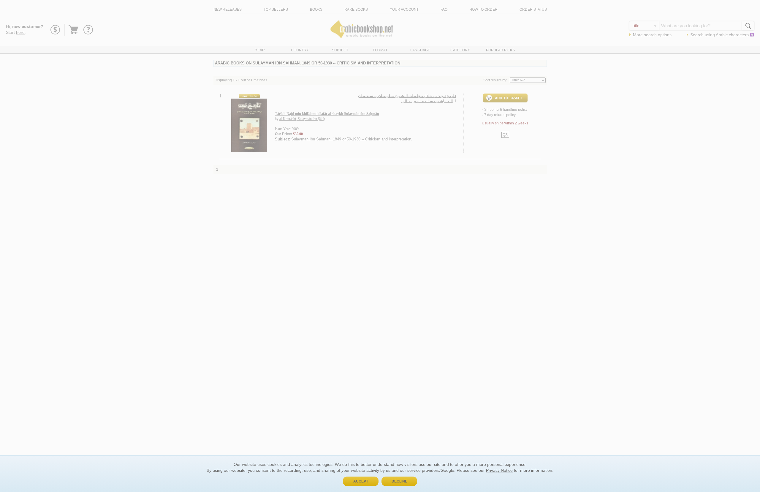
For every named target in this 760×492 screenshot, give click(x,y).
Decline (399, 481)
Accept (360, 481)
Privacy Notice (499, 470)
